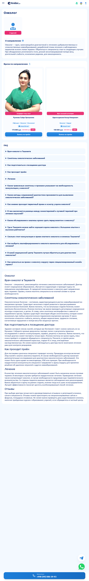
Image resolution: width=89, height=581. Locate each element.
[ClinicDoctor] (14, 3)
